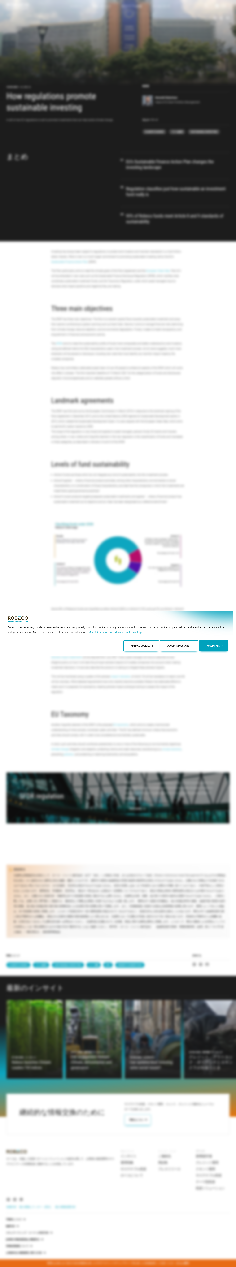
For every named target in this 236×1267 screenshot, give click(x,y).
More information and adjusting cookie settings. (116, 632)
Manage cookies (140, 645)
